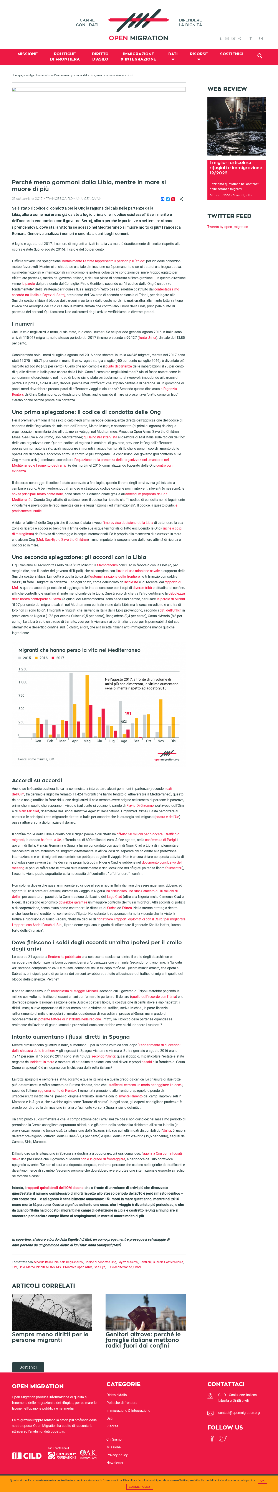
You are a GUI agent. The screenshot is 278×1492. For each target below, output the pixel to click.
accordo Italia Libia (46, 1262)
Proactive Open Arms (78, 1267)
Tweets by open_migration (227, 227)
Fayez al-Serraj (128, 1262)
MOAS (50, 1267)
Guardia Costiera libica (168, 1262)
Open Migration (139, 25)
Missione (113, 1447)
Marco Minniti (35, 1267)
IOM (14, 1267)
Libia (22, 1267)
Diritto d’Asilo (116, 1395)
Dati (109, 1418)
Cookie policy (140, 1486)
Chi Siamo (114, 1439)
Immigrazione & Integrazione (128, 1410)
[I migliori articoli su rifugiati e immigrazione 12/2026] (236, 157)
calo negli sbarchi (71, 1262)
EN (260, 39)
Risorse (112, 1426)
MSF (59, 1267)
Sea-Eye (99, 1267)
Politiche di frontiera (121, 1403)
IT (250, 39)
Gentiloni (146, 1262)
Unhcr (137, 1267)
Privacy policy (117, 1455)
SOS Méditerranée (119, 1267)
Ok (262, 1480)
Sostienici (28, 1367)
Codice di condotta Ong (100, 1262)
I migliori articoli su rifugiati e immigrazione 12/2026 (236, 167)
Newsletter (114, 1463)
